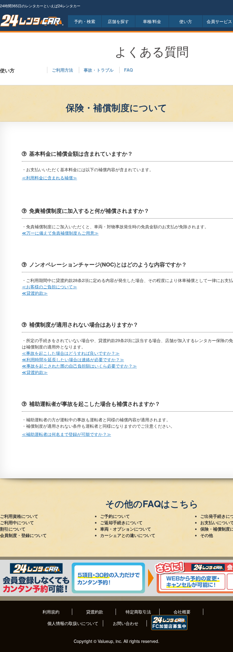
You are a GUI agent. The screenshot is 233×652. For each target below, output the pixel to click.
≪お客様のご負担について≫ (49, 287)
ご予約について (115, 516)
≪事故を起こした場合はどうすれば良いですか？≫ (71, 353)
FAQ (128, 70)
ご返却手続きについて (121, 522)
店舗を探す (118, 21)
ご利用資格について (19, 516)
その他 (206, 535)
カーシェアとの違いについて (127, 535)
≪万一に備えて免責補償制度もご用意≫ (60, 233)
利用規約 (50, 612)
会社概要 (182, 612)
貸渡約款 (94, 612)
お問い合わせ (125, 623)
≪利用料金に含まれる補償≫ (49, 178)
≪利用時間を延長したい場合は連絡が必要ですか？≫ (73, 359)
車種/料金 (152, 21)
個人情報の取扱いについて (72, 623)
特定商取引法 (138, 612)
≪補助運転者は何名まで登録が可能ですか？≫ (66, 434)
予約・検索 (84, 21)
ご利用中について (17, 522)
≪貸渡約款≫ (35, 293)
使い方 (185, 21)
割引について (12, 529)
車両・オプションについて (125, 529)
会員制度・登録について (23, 535)
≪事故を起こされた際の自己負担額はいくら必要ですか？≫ (79, 366)
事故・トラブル (98, 70)
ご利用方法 (62, 70)
